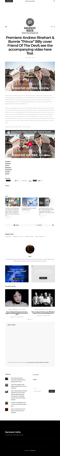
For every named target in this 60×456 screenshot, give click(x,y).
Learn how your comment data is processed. (38, 362)
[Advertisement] (30, 13)
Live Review (17, 268)
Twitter (7, 165)
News (24, 309)
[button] (54, 26)
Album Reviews (41, 269)
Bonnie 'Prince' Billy (40, 236)
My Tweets (36, 374)
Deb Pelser (39, 315)
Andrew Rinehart (29, 236)
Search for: (35, 388)
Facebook (8, 161)
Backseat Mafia (13, 432)
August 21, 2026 (46, 315)
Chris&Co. (33, 450)
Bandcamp (8, 167)
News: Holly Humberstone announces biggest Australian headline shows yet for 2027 (16, 313)
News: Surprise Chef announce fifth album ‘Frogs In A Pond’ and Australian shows (43, 312)
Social (35, 379)
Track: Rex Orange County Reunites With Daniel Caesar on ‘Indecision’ (19, 386)
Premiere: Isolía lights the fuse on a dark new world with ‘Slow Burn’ (18, 404)
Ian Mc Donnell (20, 275)
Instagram (8, 163)
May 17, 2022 (28, 57)
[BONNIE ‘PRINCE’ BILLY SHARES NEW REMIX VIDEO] (29, 202)
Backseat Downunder (13, 309)
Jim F (33, 57)
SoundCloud (8, 169)
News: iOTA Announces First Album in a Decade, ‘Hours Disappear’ (18, 410)
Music (22, 268)
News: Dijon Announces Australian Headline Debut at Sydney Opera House (18, 379)
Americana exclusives (18, 236)
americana (8, 236)
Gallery (12, 268)
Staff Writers (46, 274)
